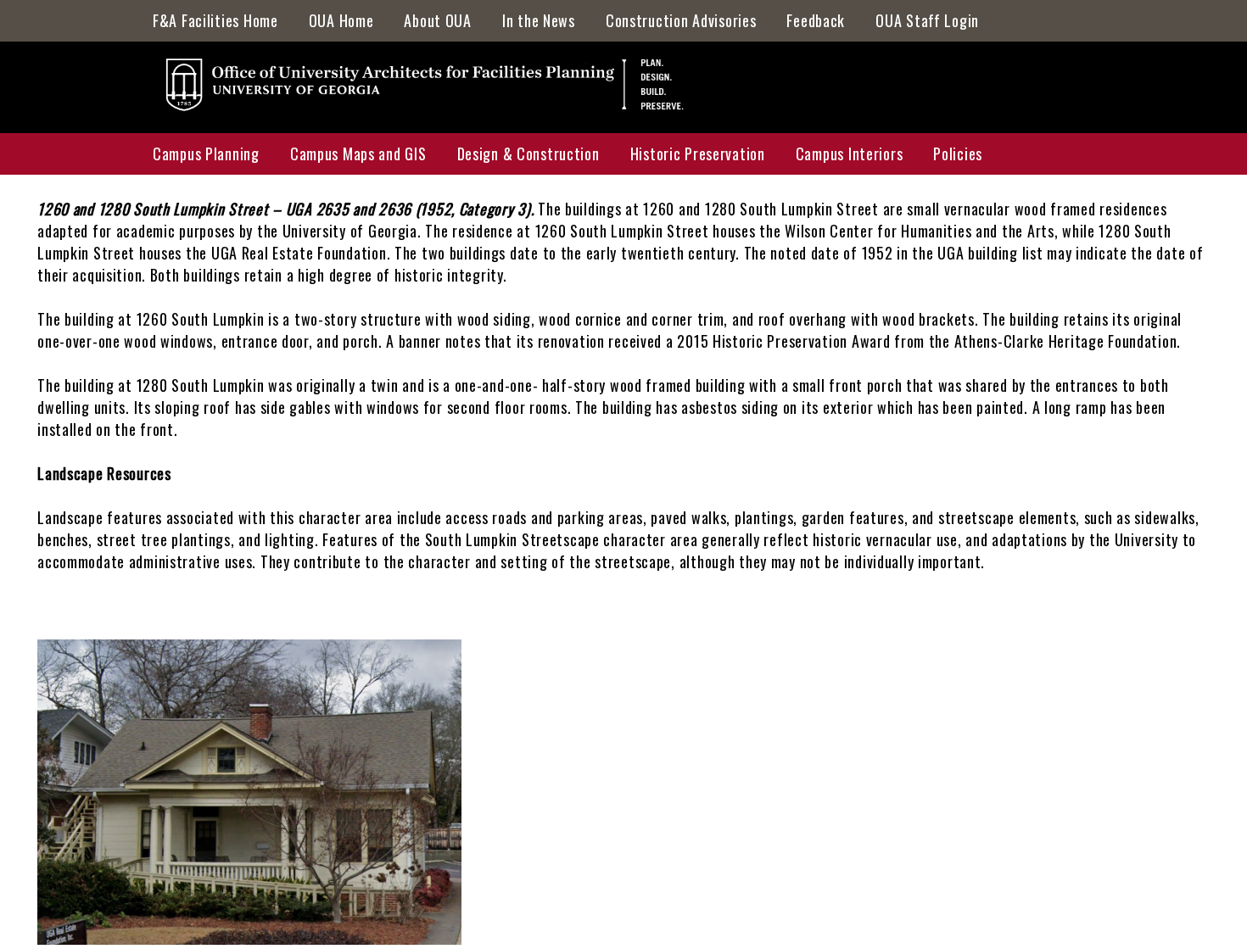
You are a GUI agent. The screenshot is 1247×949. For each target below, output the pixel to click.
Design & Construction (528, 153)
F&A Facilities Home (215, 20)
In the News (538, 20)
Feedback (815, 20)
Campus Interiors (849, 153)
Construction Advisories (681, 20)
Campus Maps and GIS (358, 153)
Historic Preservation (697, 153)
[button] (249, 938)
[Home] (435, 89)
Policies (957, 153)
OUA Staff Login (927, 20)
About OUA (437, 20)
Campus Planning (206, 153)
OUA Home (341, 20)
